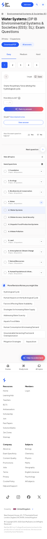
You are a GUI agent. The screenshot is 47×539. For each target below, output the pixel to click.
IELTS (5, 404)
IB (2, 13)
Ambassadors (9, 409)
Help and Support (10, 486)
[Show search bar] (36, 4)
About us (6, 449)
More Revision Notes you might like (23, 285)
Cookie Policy (9, 481)
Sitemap (6, 437)
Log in (27, 391)
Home (5, 391)
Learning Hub (8, 395)
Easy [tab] (9, 54)
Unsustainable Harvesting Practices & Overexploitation (19, 334)
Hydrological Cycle (11, 292)
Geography (30, 467)
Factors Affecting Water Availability (18, 303)
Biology (28, 449)
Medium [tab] (23, 54)
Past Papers (8, 423)
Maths (27, 463)
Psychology (30, 477)
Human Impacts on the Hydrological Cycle (21, 298)
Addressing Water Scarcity (14, 315)
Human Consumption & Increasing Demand (21, 327)
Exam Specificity (10, 453)
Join (4, 418)
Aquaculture (31, 341)
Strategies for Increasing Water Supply (19, 309)
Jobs (5, 467)
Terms (5, 472)
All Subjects (29, 481)
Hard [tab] (38, 54)
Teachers (7, 400)
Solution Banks (9, 428)
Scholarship (8, 414)
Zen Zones (7, 432)
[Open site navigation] (42, 4)
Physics (28, 458)
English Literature (32, 472)
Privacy (6, 477)
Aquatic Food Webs (12, 321)
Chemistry (29, 453)
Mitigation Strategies (12, 341)
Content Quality (9, 458)
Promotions (8, 463)
